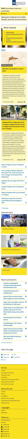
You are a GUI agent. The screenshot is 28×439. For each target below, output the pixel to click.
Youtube (10, 431)
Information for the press (7, 372)
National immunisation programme (15, 41)
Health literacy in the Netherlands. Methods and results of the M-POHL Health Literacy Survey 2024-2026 (13, 311)
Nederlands (4, 412)
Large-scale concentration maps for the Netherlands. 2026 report (13, 303)
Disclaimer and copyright (7, 398)
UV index (8, 40)
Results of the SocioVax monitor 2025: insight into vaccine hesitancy (13, 297)
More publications (7, 342)
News (3, 50)
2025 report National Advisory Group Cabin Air (12, 337)
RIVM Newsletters (5, 420)
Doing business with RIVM (7, 382)
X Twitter (10, 424)
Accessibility (4, 396)
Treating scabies (10, 32)
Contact (3, 370)
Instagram (10, 433)
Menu (5, 14)
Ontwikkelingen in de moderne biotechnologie (12, 324)
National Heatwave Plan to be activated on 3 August (13, 194)
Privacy (3, 394)
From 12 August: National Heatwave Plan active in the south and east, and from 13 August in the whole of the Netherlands (12, 174)
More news (5, 208)
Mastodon (10, 436)
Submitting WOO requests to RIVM (10, 379)
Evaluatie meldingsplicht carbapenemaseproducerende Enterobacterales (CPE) (12, 285)
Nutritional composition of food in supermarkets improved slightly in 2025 (11, 201)
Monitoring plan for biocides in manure (12, 319)
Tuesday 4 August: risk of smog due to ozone (12, 188)
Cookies (3, 391)
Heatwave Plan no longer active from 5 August (12, 182)
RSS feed (3, 422)
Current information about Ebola (14, 38)
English (3, 410)
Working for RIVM (5, 375)
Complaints (4, 377)
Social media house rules (7, 384)
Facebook (10, 427)
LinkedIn (10, 429)
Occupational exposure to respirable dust (11, 292)
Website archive (5, 403)
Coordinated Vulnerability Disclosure (10, 400)
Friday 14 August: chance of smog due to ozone (12, 166)
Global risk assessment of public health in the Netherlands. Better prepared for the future (13, 331)
